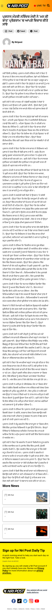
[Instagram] (31, 601)
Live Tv (41, 6)
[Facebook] (9, 31)
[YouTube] (37, 601)
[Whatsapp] (34, 31)
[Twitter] (21, 31)
